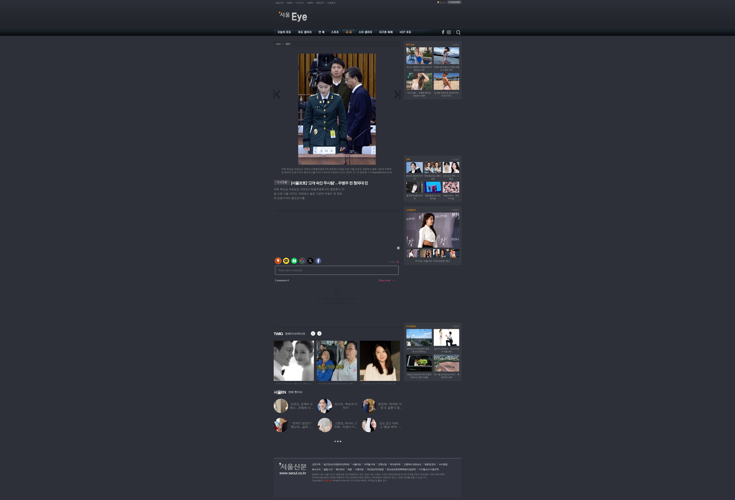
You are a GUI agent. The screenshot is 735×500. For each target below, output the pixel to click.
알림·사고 (328, 469)
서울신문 (279, 3)
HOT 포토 (410, 44)
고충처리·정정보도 (412, 464)
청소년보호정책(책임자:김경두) (401, 469)
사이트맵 (443, 464)
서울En (310, 3)
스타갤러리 (411, 210)
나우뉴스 (300, 3)
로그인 (443, 2)
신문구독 (316, 464)
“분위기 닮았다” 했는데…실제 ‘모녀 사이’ (302, 427)
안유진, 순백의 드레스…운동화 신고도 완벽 (302, 408)
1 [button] (335, 441)
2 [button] (338, 441)
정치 (288, 44)
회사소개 (316, 469)
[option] (294, 360)
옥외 (346, 464)
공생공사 (320, 3)
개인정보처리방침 (375, 469)
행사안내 (340, 469)
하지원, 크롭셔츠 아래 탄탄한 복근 (432, 261)
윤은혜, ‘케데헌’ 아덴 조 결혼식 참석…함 (390, 408)
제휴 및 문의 (430, 464)
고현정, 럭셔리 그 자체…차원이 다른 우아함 (346, 427)
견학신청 (382, 464)
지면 (335, 464)
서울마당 (356, 464)
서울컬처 (331, 3)
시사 (278, 44)
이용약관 (359, 469)
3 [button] (340, 441)
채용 (350, 469)
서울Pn (289, 3)
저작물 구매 (369, 464)
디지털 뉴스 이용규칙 (429, 469)
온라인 (341, 464)
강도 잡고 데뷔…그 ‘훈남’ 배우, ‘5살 (390, 427)
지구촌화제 (411, 326)
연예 (408, 159)
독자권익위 (395, 464)
